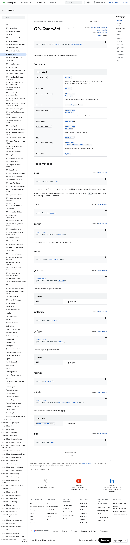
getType (68, 128)
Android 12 (83, 520)
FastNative (70, 94)
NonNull (76, 145)
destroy (68, 96)
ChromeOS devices (69, 512)
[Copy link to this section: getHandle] (46, 312)
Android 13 (83, 516)
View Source (101, 30)
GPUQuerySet (56, 44)
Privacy (49, 516)
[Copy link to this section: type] (40, 434)
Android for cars (68, 515)
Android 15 (83, 510)
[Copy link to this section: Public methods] (54, 164)
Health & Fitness (52, 510)
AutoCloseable (76, 44)
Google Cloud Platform (88, 531)
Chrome (64, 531)
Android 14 (83, 513)
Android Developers (40, 21)
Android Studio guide (103, 507)
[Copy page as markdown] (69, 29)
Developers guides (102, 511)
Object (73, 105)
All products (104, 531)
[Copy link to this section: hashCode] (46, 373)
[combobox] (75, 2)
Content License (86, 464)
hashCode (68, 137)
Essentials (25, 2)
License (38, 540)
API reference (8, 10)
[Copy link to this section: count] (41, 205)
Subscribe (105, 540)
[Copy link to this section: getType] (44, 331)
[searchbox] (13, 17)
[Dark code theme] (106, 42)
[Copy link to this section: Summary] (47, 64)
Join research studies (120, 515)
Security (32, 510)
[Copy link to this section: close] (41, 173)
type (67, 154)
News (31, 516)
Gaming (49, 503)
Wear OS (66, 509)
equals (67, 105)
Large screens (67, 505)
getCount (68, 112)
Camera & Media (52, 513)
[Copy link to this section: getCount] (45, 270)
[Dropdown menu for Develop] (45, 2)
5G (48, 520)
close (67, 77)
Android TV (66, 518)
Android (32, 503)
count (67, 88)
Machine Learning (52, 506)
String (82, 145)
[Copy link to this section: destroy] (43, 224)
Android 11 (83, 523)
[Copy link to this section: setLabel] (44, 392)
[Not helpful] (105, 21)
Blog (31, 520)
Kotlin (99, 35)
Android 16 (83, 506)
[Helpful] (102, 21)
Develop (40, 2)
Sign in (125, 2)
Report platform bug (119, 503)
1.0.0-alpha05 (102, 33)
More (52, 2)
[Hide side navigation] (24, 541)
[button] (13, 419)
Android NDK (101, 520)
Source (32, 513)
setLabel (68, 145)
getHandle (69, 121)
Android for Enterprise (37, 506)
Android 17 (83, 503)
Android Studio (114, 2)
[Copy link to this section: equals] (42, 251)
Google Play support (119, 511)
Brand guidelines (49, 540)
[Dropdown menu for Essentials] (31, 2)
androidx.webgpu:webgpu (99, 27)
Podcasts (33, 523)
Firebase (74, 531)
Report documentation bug (119, 507)
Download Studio (102, 517)
